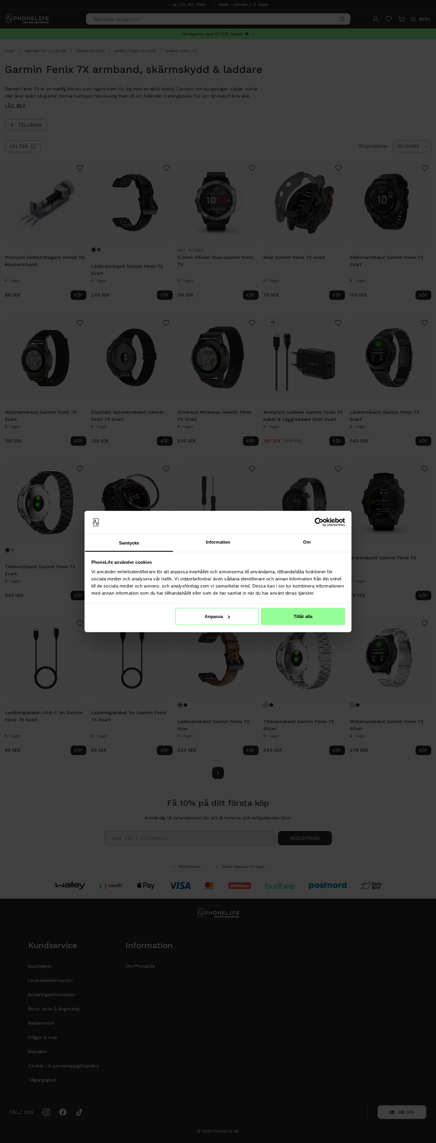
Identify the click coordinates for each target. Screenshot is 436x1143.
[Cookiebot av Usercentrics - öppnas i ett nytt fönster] (319, 522)
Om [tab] (307, 541)
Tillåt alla (303, 616)
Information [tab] (218, 541)
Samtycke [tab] (129, 542)
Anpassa (214, 616)
